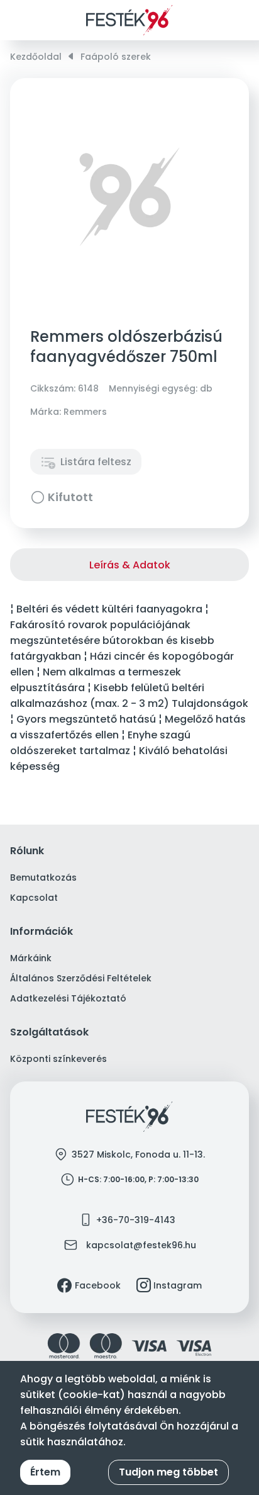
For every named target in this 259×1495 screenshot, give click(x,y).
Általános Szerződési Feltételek (81, 978)
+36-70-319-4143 (135, 1220)
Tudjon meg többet (168, 1472)
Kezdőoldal (36, 56)
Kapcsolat (34, 897)
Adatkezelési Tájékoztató (68, 998)
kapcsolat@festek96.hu (141, 1245)
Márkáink (31, 958)
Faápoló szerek (115, 56)
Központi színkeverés (58, 1058)
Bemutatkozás (43, 877)
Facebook (98, 1285)
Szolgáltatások (49, 1032)
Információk (41, 932)
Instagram (177, 1285)
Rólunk (27, 851)
